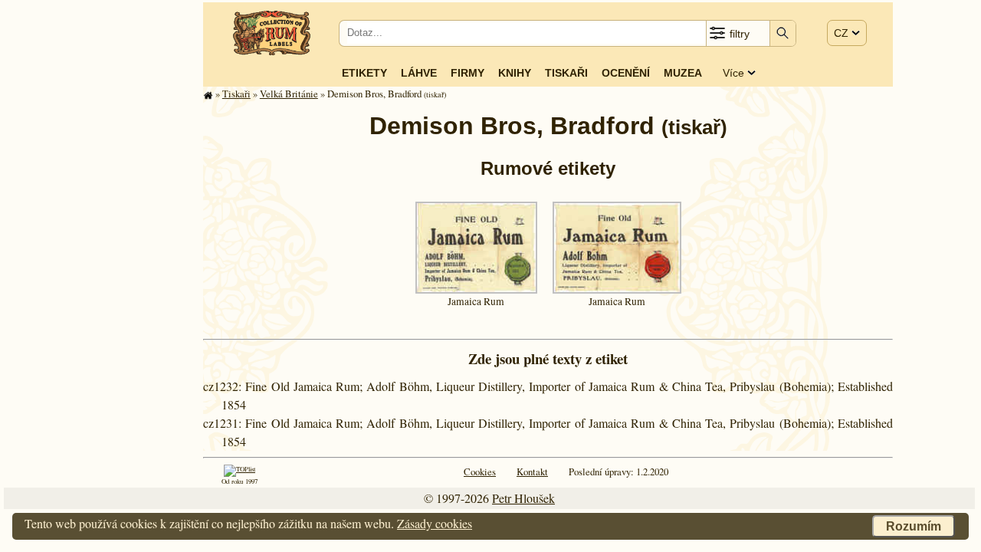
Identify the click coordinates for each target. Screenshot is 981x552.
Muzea (683, 73)
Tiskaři (566, 73)
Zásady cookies (434, 523)
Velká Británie (289, 93)
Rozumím (913, 526)
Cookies (480, 471)
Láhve (419, 73)
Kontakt (532, 471)
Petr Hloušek (523, 498)
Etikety (364, 73)
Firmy (467, 73)
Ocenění (626, 73)
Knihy (514, 73)
